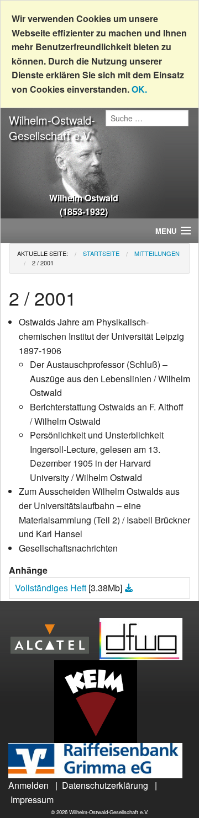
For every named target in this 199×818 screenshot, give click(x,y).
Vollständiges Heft (51, 587)
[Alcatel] (54, 638)
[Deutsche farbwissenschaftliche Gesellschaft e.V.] (145, 638)
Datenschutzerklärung (105, 785)
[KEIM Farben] (99, 700)
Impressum (32, 799)
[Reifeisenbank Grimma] (99, 759)
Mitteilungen (157, 253)
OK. (139, 89)
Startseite (101, 253)
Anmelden (28, 785)
